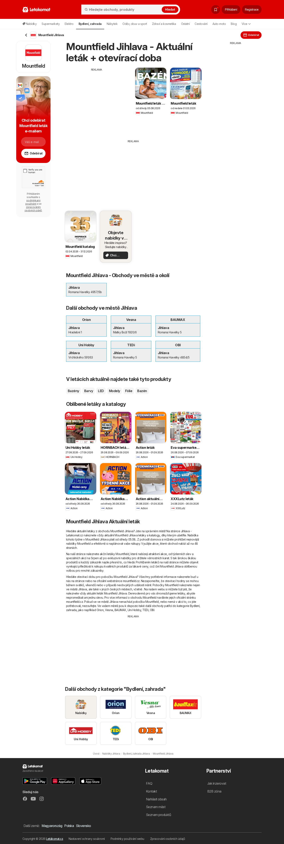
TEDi (145, 610)
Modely (114, 391)
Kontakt (151, 791)
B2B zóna (214, 791)
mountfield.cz (131, 581)
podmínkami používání (33, 202)
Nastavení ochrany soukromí (87, 838)
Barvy (88, 391)
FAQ (149, 783)
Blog (234, 24)
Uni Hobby (134, 610)
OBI (152, 610)
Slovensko (83, 826)
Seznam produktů (158, 815)
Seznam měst (155, 807)
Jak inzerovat (216, 783)
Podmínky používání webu (127, 838)
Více (244, 24)
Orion (100, 610)
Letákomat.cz (54, 838)
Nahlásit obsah (156, 799)
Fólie (128, 391)
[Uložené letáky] (215, 9)
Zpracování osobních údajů (167, 838)
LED (101, 391)
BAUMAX (120, 610)
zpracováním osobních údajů (33, 208)
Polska (69, 826)
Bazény (73, 391)
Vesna (109, 610)
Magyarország (52, 826)
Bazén (142, 391)
